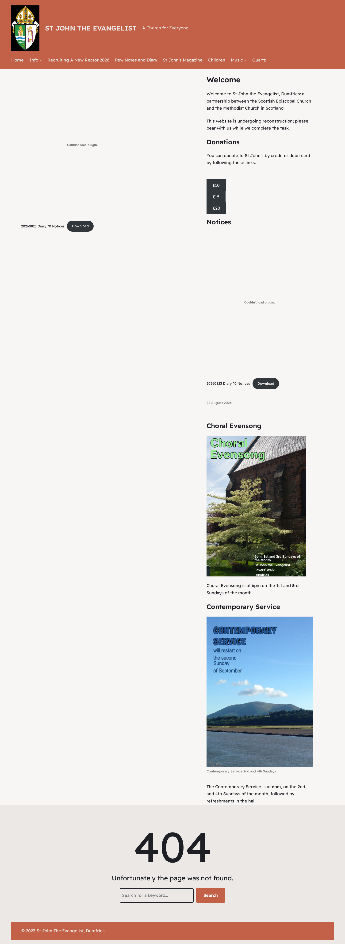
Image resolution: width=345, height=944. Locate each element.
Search (210, 895)
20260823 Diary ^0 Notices (43, 226)
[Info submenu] (40, 60)
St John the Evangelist (91, 28)
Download (80, 226)
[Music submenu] (245, 60)
